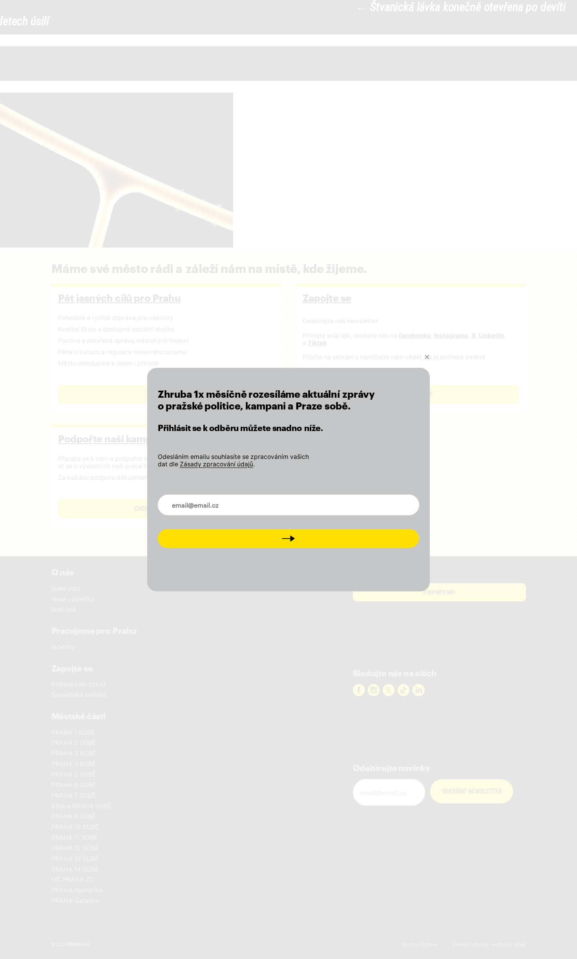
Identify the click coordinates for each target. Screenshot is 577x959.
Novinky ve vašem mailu (200, 500)
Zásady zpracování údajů (216, 464)
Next (288, 538)
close (427, 356)
